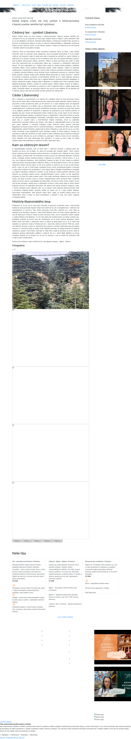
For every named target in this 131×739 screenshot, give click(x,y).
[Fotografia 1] (17, 540)
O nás (34, 5)
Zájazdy (16, 5)
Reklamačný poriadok (79, 659)
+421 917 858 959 (19, 649)
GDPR (73, 636)
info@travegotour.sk (19, 647)
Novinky (63, 5)
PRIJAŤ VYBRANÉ (6, 738)
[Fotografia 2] (27, 540)
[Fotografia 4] (47, 540)
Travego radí (46, 5)
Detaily (9, 722)
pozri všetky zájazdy (65, 617)
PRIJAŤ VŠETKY (19, 738)
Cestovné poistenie (78, 640)
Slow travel (26, 5)
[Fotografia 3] (37, 540)
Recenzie (46, 640)
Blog (39, 5)
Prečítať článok (90, 27)
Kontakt (55, 5)
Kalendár (70, 5)
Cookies (74, 663)
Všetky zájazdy (48, 631)
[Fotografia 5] (57, 540)
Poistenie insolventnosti (79, 631)
